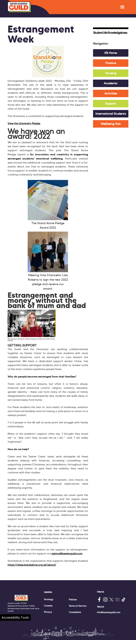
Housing (110, 73)
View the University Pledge (24, 123)
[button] (122, 7)
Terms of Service (77, 605)
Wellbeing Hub (111, 124)
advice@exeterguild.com (66, 553)
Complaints (75, 612)
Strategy (48, 599)
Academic (111, 83)
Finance (110, 63)
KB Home (110, 53)
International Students (111, 113)
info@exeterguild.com (108, 612)
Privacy (48, 611)
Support (110, 103)
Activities (110, 93)
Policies (73, 599)
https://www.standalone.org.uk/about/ (32, 564)
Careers (48, 605)
